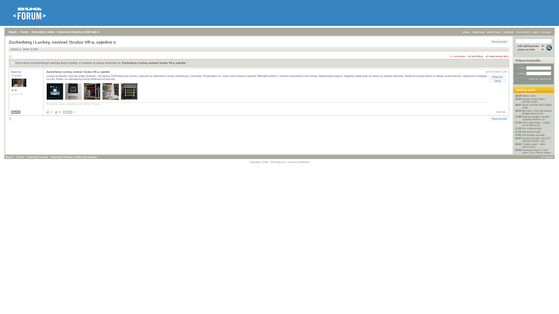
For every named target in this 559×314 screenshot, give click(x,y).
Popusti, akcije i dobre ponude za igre (533, 100)
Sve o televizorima (532, 128)
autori (535, 32)
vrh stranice (547, 157)
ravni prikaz (477, 56)
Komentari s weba (43, 32)
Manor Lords (529, 95)
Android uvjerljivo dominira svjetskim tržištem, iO (536, 118)
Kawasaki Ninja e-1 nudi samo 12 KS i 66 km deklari (536, 151)
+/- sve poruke (458, 56)
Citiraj (497, 81)
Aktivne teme (525, 90)
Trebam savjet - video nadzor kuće (533, 145)
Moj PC (15, 112)
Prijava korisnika (528, 60)
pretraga (545, 32)
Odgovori (497, 76)
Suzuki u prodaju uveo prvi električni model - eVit (536, 139)
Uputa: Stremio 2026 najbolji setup (536, 106)
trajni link (501, 112)
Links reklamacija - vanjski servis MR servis (536, 123)
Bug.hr (13, 32)
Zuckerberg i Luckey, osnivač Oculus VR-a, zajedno (154, 63)
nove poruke (523, 32)
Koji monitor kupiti (531, 131)
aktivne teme (493, 32)
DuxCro (16, 71)
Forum (24, 32)
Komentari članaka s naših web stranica (82, 32)
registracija (478, 32)
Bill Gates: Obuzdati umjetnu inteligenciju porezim (537, 112)
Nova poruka (499, 41)
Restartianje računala (533, 135)
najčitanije (508, 32)
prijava (466, 32)
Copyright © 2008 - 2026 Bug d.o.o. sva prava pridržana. (280, 162)
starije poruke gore (498, 56)
